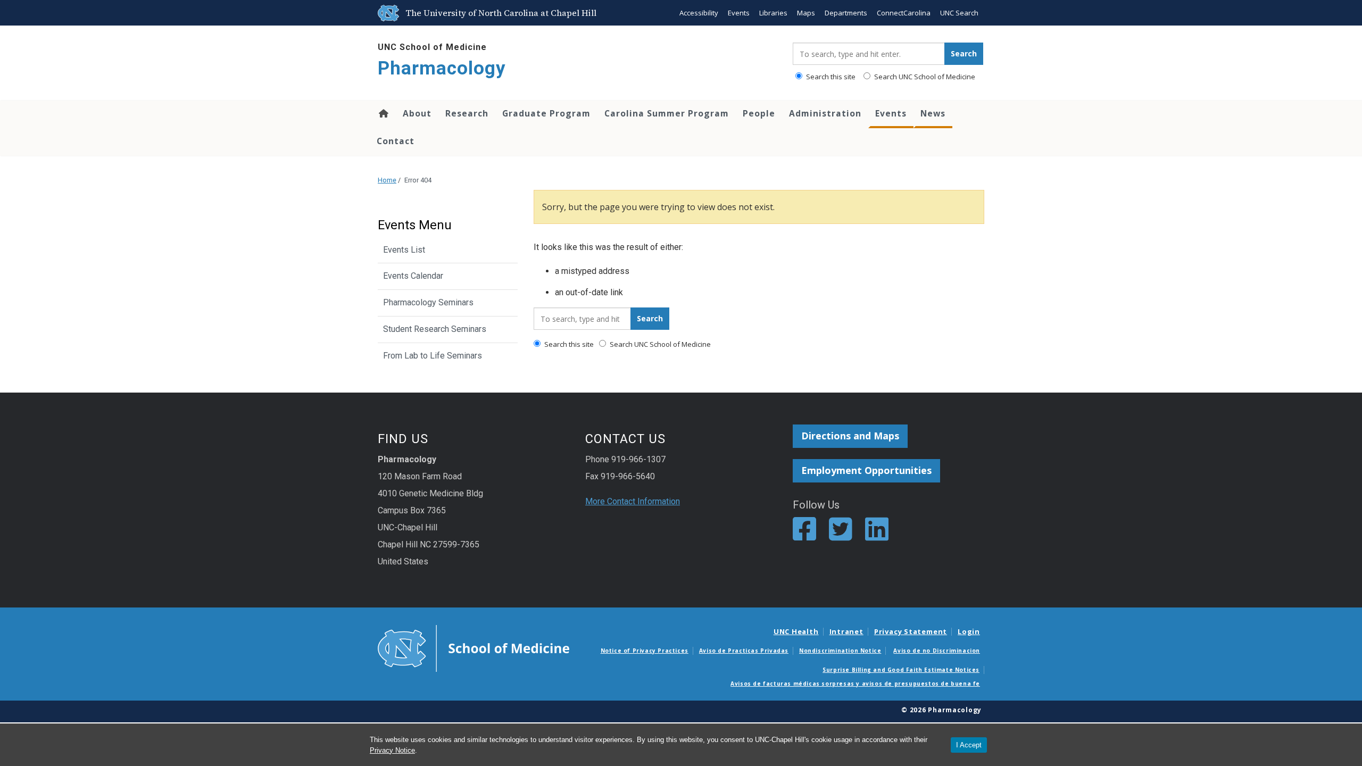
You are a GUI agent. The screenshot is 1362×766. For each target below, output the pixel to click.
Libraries (773, 13)
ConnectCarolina (904, 13)
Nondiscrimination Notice (840, 650)
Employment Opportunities (866, 470)
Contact (395, 141)
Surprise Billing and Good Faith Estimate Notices (901, 669)
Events (739, 13)
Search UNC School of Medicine (924, 76)
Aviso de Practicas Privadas (743, 650)
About (417, 113)
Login (969, 631)
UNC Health (796, 631)
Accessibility (698, 13)
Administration (825, 113)
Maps (806, 13)
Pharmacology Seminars (428, 302)
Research (466, 113)
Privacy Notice (392, 750)
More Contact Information (632, 501)
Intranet (846, 631)
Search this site (830, 76)
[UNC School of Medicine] (473, 648)
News (932, 113)
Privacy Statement (910, 631)
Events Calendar (413, 276)
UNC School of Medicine (432, 47)
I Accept (969, 745)
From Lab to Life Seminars (432, 356)
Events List (404, 250)
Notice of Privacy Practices (644, 650)
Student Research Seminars (434, 329)
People (759, 113)
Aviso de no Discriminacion (936, 650)
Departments (846, 13)
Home (383, 113)
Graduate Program (546, 113)
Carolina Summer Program (666, 113)
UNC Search (959, 13)
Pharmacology (442, 68)
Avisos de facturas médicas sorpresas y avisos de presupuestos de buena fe (855, 683)
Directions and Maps (850, 435)
